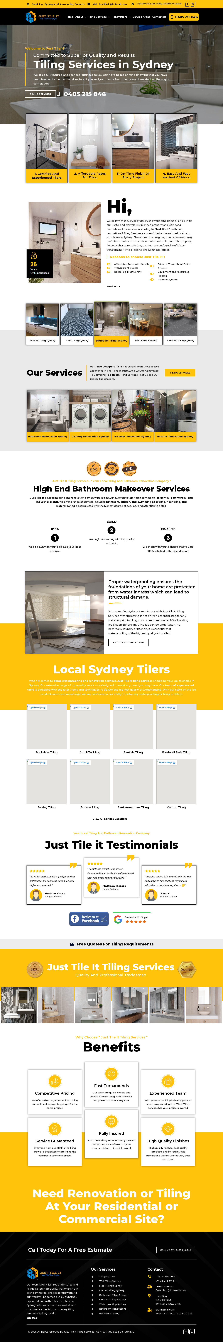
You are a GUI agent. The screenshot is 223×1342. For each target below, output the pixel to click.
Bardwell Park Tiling (176, 752)
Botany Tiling (90, 807)
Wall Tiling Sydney (146, 340)
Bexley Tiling (47, 807)
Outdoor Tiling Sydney (180, 340)
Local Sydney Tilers (111, 669)
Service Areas (141, 16)
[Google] (192, 1331)
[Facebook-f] (187, 4)
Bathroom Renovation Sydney (48, 436)
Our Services (54, 373)
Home (69, 16)
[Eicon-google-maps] (193, 4)
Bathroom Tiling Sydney (111, 339)
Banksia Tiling (133, 752)
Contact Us (159, 16)
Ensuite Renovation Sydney (175, 436)
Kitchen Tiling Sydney (42, 340)
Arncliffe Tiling (90, 752)
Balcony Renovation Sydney (132, 436)
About (79, 16)
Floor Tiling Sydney (77, 340)
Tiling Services (97, 16)
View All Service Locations (110, 818)
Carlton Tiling (176, 807)
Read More (113, 286)
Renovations (119, 16)
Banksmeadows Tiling (133, 807)
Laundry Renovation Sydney (90, 436)
